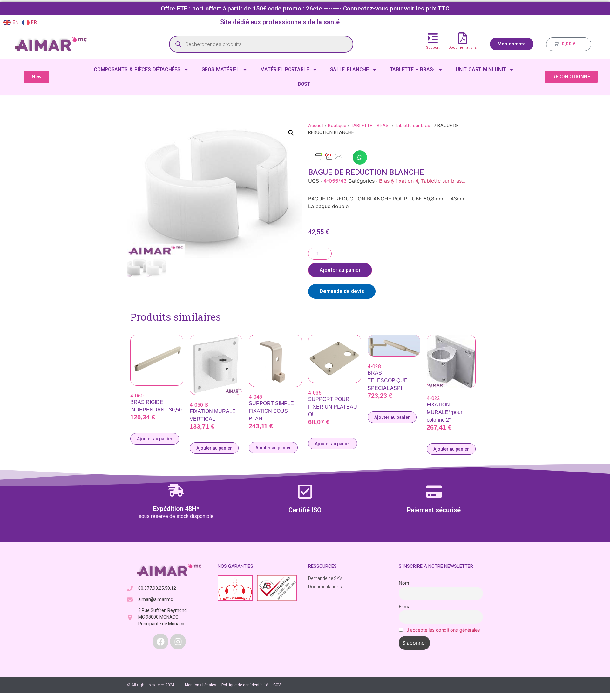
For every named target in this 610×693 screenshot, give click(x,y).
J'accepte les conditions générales (443, 630)
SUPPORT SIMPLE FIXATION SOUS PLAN (271, 411)
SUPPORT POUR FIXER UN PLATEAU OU (332, 407)
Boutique (337, 125)
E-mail (405, 606)
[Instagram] (178, 641)
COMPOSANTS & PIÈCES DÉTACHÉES (137, 69)
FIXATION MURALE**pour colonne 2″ (444, 412)
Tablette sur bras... (414, 125)
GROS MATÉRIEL (220, 69)
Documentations (462, 47)
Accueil (315, 125)
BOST (304, 84)
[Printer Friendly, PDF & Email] (328, 159)
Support (432, 47)
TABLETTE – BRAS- (412, 69)
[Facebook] (160, 641)
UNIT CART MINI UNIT (481, 69)
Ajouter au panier (340, 270)
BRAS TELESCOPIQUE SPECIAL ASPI (388, 380)
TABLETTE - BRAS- (370, 125)
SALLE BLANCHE (349, 69)
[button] (291, 133)
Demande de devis (342, 291)
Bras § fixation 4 (398, 181)
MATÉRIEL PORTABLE (284, 69)
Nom (404, 583)
